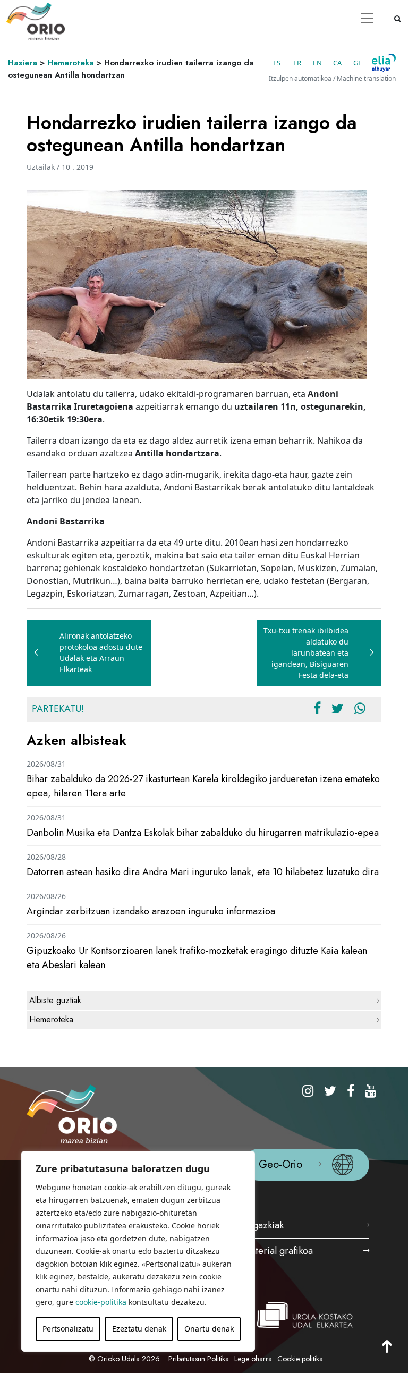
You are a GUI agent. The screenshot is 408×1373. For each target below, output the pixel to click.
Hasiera (22, 63)
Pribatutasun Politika (198, 1358)
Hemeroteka (70, 63)
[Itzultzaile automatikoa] (384, 63)
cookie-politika (100, 1302)
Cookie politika (300, 1358)
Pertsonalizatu (68, 1329)
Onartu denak (209, 1329)
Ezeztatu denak (139, 1329)
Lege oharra (253, 1358)
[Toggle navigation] (367, 18)
